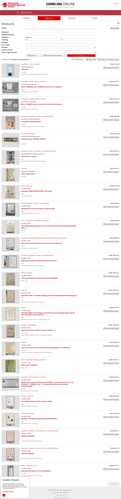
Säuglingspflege (44, 203)
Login (116, 3)
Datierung (5, 40)
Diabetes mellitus (34, 81)
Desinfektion (24, 431)
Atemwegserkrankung (33, 359)
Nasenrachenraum (41, 431)
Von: (27, 40)
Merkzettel (71, 18)
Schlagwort (5, 37)
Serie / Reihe (5, 45)
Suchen (82, 55)
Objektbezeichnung (8, 34)
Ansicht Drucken (92, 59)
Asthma (31, 64)
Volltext (4, 28)
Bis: (62, 40)
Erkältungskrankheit (26, 203)
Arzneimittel (24, 64)
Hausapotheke (45, 151)
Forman (23, 220)
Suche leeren (32, 55)
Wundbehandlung (48, 116)
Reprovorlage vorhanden (9, 52)
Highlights (26, 18)
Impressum (56, 498)
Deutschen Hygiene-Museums (64, 490)
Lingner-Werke (38, 220)
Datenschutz (64, 498)
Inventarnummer (7, 50)
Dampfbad (32, 116)
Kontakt (94, 18)
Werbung (30, 396)
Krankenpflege (32, 325)
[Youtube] (60, 495)
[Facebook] (57, 495)
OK (4, 495)
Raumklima (31, 413)
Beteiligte (5, 42)
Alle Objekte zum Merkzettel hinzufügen (109, 59)
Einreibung (44, 238)
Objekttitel (5, 32)
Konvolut (4, 47)
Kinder (35, 465)
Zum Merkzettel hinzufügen (112, 67)
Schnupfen (46, 220)
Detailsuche (49, 18)
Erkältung (37, 151)
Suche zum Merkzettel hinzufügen (53, 55)
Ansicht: (74, 59)
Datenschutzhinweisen (9, 488)
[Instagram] (63, 495)
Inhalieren (37, 64)
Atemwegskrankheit (34, 238)
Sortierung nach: (6, 59)
